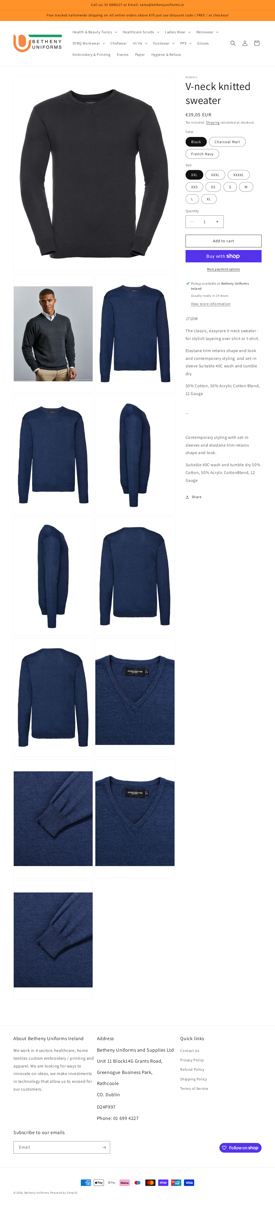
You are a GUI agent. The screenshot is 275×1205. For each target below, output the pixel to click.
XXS (194, 186)
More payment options (223, 269)
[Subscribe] (104, 1147)
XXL (194, 174)
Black (196, 141)
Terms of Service (194, 1088)
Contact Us (189, 1050)
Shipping (213, 122)
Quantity (192, 211)
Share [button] (197, 496)
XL (209, 199)
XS (213, 186)
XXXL (215, 174)
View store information (211, 303)
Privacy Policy (192, 1060)
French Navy (202, 153)
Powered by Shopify (64, 1193)
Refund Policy (192, 1069)
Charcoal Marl (227, 141)
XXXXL (238, 174)
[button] (94, 32)
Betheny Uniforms (36, 1193)
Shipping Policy (193, 1079)
